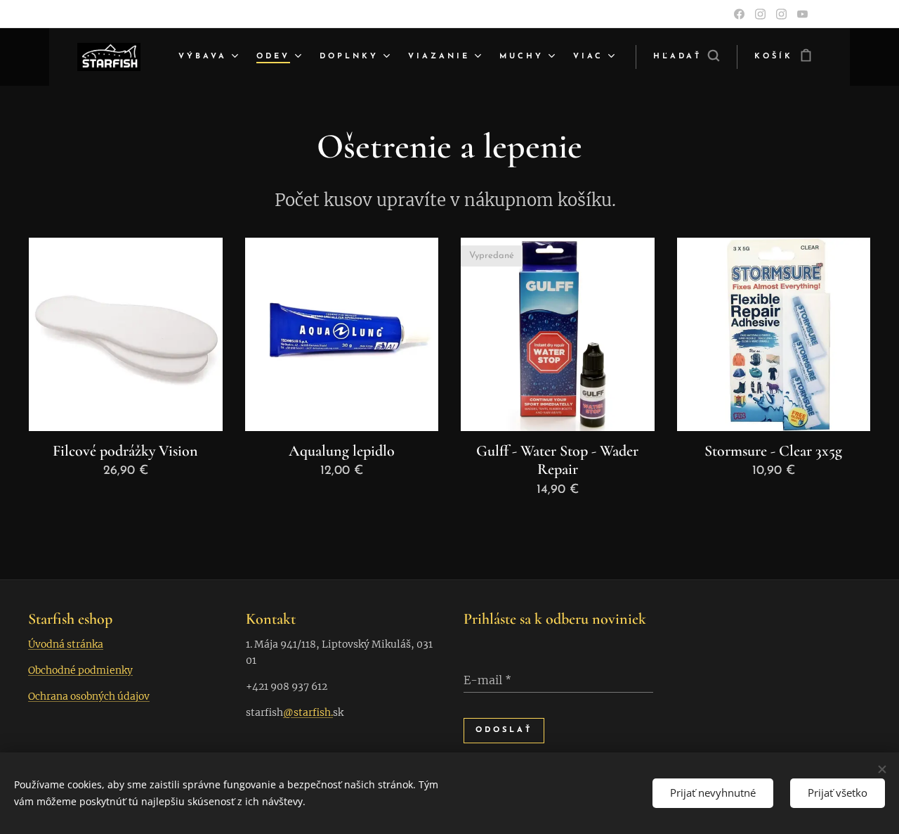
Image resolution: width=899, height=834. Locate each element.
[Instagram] (760, 14)
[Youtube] (802, 14)
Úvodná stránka (65, 644)
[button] (686, 57)
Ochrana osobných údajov (89, 696)
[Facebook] (739, 14)
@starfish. (308, 712)
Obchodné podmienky (80, 670)
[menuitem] (210, 57)
